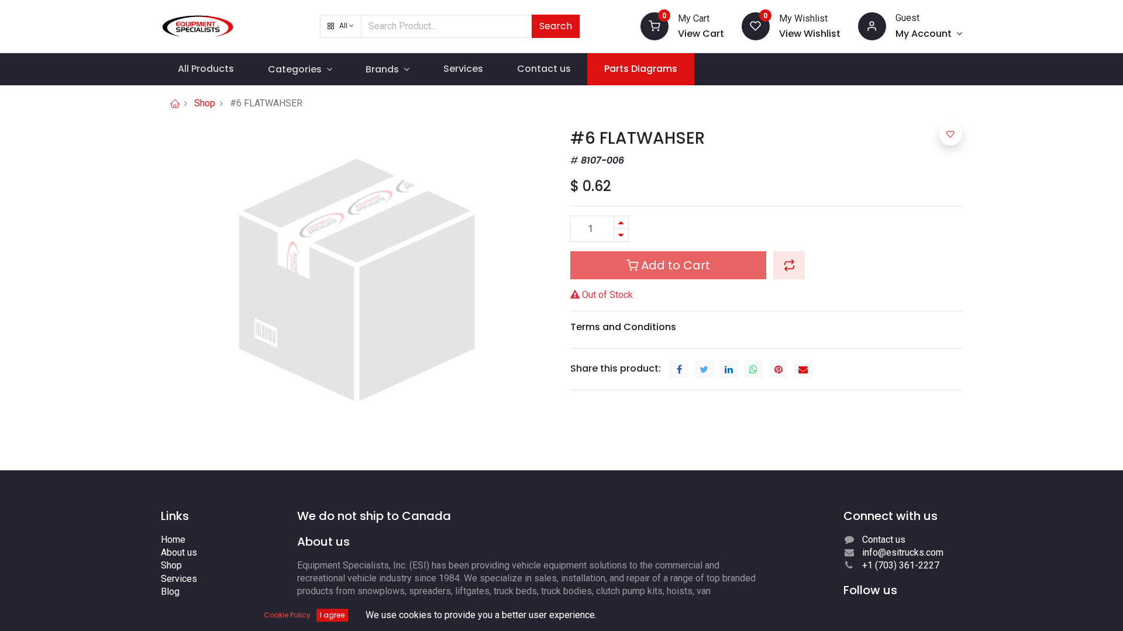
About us (179, 552)
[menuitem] (206, 69)
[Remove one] (621, 235)
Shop (204, 103)
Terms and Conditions (623, 327)
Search (555, 26)
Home (173, 539)
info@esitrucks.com (902, 552)
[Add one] (621, 222)
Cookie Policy (287, 615)
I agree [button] (332, 615)
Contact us (883, 539)
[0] (654, 25)
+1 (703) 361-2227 (900, 565)
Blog (170, 591)
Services (179, 578)
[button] (340, 26)
